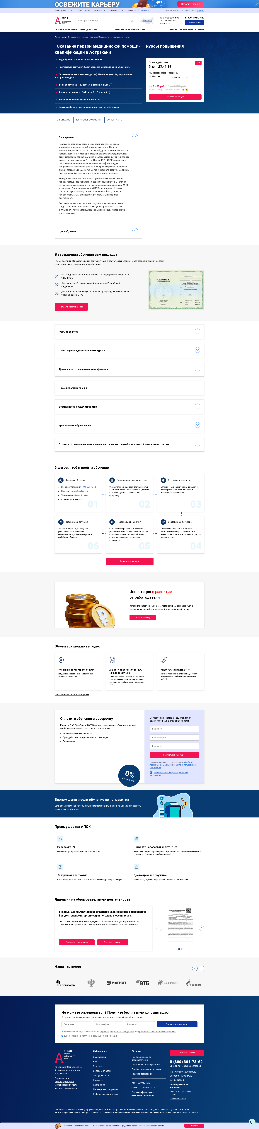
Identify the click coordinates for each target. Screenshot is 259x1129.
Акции (87, 11)
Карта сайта (99, 1085)
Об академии (60, 11)
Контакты (131, 11)
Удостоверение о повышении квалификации (107, 67)
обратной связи (81, 495)
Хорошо (194, 1126)
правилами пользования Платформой (157, 1031)
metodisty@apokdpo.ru (66, 1088)
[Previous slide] (159, 928)
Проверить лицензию (77, 942)
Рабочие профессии (142, 1074)
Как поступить (114, 120)
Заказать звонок (194, 23)
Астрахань (147, 20)
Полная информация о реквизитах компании (143, 1094)
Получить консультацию (174, 755)
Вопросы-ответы (102, 1071)
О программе (63, 120)
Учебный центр (60, 37)
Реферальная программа (105, 1094)
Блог (71, 11)
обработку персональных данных (117, 1031)
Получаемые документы (88, 120)
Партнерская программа (105, 1089)
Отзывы (78, 11)
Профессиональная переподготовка (76, 29)
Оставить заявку (142, 617)
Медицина (94, 37)
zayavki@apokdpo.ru (79, 491)
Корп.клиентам (99, 11)
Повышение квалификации (129, 29)
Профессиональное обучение (187, 29)
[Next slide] (201, 928)
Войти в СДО (144, 11)
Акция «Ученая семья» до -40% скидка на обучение (125, 671)
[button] (179, 949)
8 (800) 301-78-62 (194, 17)
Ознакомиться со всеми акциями (72, 694)
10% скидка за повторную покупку (76, 670)
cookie (88, 1126)
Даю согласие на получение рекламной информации (90, 1036)
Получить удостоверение (71, 307)
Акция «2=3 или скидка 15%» (175, 670)
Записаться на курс (175, 97)
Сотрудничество (116, 11)
